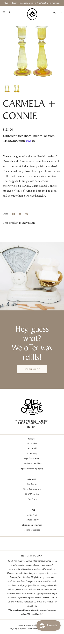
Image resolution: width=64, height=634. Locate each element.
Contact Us (32, 514)
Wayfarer (22, 628)
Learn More (32, 369)
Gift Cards (32, 453)
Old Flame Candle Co (30, 625)
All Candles (32, 443)
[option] (32, 50)
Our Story (32, 499)
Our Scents (32, 484)
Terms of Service (32, 529)
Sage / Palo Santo (32, 458)
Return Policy (32, 519)
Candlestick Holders (32, 463)
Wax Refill (32, 448)
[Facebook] (28, 427)
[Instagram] (33, 427)
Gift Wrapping (32, 494)
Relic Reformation (32, 489)
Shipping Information (32, 524)
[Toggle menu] (4, 12)
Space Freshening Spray (32, 468)
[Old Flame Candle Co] (32, 14)
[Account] (52, 12)
